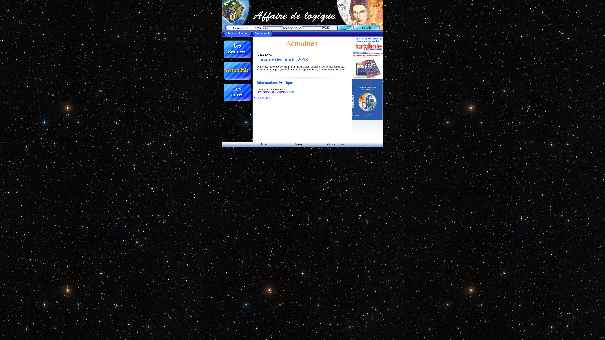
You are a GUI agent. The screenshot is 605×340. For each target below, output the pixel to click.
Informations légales (335, 144)
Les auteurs (266, 144)
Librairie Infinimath (237, 33)
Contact (298, 144)
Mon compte (263, 33)
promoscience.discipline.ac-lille (278, 92)
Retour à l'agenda (262, 97)
